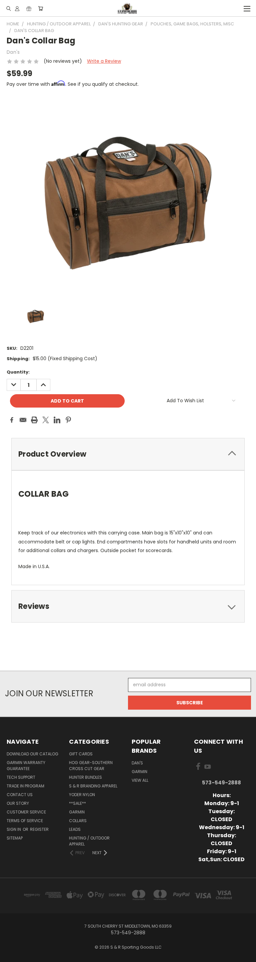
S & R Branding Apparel (93, 786)
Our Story (18, 803)
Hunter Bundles (85, 777)
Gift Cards (81, 754)
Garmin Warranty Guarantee (26, 765)
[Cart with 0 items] (40, 8)
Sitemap (15, 838)
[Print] (34, 420)
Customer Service (26, 812)
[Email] (23, 420)
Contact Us (20, 794)
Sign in (14, 829)
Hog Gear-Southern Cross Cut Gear (91, 765)
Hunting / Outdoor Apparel (89, 841)
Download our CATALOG (32, 754)
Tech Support (21, 777)
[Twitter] (45, 420)
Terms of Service (25, 820)
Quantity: (18, 372)
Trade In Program (25, 786)
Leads (75, 829)
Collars (78, 820)
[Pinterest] (68, 420)
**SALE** (77, 803)
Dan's (137, 763)
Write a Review (104, 61)
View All (140, 780)
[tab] (128, 454)
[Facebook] (11, 420)
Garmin (77, 812)
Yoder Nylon (82, 794)
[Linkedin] (57, 420)
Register (39, 829)
